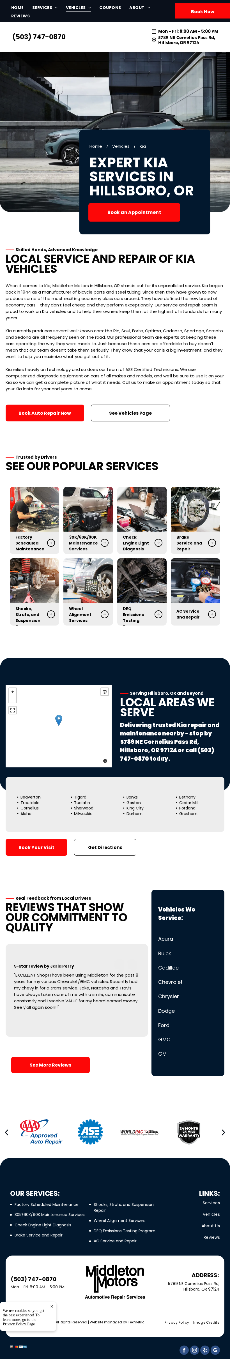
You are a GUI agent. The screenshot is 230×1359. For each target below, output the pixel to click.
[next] (223, 1132)
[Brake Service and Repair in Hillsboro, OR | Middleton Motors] (195, 509)
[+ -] (59, 726)
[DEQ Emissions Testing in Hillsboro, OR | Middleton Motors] (142, 580)
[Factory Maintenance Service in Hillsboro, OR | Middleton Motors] (34, 509)
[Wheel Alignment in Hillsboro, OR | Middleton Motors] (88, 580)
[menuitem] (21, 7)
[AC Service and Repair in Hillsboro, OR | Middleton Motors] (195, 580)
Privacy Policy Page (19, 1324)
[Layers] (104, 691)
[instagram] (194, 1351)
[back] (6, 1132)
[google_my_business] (215, 1351)
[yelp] (205, 1351)
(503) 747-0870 (39, 36)
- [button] (12, 699)
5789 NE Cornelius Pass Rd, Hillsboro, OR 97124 (186, 40)
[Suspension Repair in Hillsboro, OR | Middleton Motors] (34, 580)
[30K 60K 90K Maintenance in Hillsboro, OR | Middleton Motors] (88, 509)
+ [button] (12, 691)
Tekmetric (136, 1322)
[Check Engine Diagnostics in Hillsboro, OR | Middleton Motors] (142, 509)
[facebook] (184, 1351)
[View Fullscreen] (12, 710)
